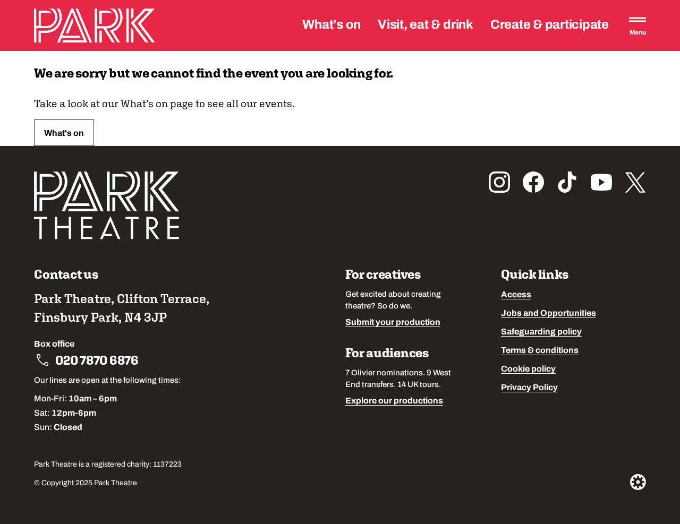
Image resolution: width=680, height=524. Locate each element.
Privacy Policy (529, 388)
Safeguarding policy (541, 332)
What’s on (331, 25)
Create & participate (549, 25)
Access (516, 295)
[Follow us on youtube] (601, 182)
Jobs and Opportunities (548, 314)
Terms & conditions (540, 351)
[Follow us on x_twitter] (635, 182)
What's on (64, 134)
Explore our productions (394, 401)
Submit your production (392, 323)
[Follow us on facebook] (533, 182)
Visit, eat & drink (425, 25)
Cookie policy (528, 369)
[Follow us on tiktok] (567, 182)
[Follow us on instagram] (499, 182)
